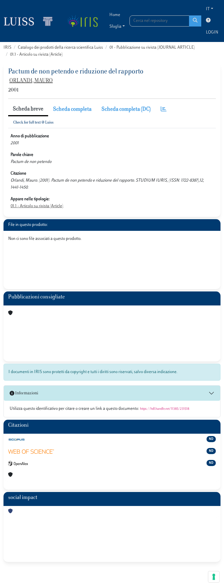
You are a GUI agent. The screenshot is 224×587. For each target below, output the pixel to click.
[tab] (164, 109)
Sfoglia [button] (115, 26)
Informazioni (26, 393)
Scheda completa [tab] (72, 109)
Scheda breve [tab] (28, 109)
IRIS (7, 47)
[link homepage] (31, 21)
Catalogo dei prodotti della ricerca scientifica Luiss (60, 47)
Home (114, 15)
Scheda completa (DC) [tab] (126, 109)
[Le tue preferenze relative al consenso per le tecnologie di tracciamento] (213, 576)
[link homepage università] (82, 21)
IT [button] (208, 9)
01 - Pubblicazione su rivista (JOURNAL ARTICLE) (152, 47)
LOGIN (212, 32)
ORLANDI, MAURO (31, 81)
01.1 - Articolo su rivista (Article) (36, 54)
